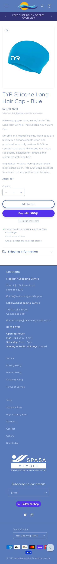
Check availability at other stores (23, 240)
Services (11, 421)
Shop (9, 400)
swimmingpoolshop (23, 558)
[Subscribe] (45, 492)
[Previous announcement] (5, 16)
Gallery (10, 435)
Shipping (19, 113)
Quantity (6, 186)
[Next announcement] (51, 16)
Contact (10, 428)
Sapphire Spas (14, 407)
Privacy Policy (13, 365)
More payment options (28, 221)
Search (10, 358)
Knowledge (12, 443)
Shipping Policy (14, 379)
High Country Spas (16, 414)
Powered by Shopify (41, 558)
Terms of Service (15, 386)
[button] (6, 6)
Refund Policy (13, 372)
